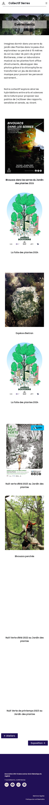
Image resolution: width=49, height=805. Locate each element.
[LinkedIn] (24, 785)
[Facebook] (12, 785)
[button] (9, 735)
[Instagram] (18, 785)
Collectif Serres (19, 3)
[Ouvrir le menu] (46, 3)
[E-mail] (7, 785)
